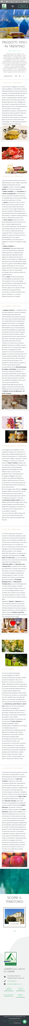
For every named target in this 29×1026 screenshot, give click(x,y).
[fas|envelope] (6, 1)
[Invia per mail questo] (16, 76)
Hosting (11, 1023)
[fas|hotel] (1, 1)
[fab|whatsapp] (11, 1)
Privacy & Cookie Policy (9, 1021)
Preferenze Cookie (21, 1021)
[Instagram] (26, 1)
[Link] (4, 6)
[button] (14, 931)
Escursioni (14, 924)
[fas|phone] (16, 1)
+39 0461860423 (12, 981)
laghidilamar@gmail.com (14, 984)
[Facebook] (24, 1)
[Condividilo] (20, 76)
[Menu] (13, 6)
